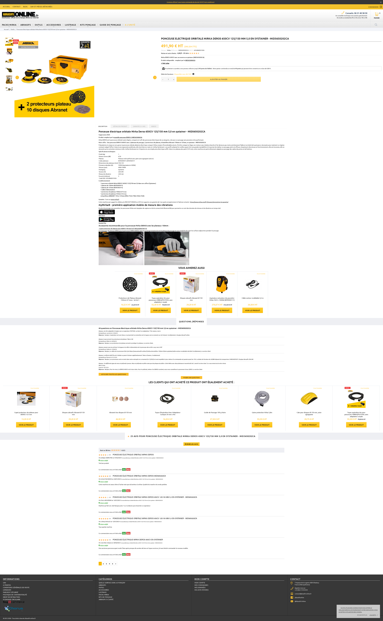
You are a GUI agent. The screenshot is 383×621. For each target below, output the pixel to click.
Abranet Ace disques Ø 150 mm (120, 412)
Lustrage (70, 24)
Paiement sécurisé (10, 592)
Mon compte (199, 583)
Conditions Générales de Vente (16, 587)
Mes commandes (201, 585)
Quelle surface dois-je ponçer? (112, 583)
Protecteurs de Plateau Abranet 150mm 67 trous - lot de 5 (130, 299)
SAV (4, 583)
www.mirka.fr (115, 199)
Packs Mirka (104, 595)
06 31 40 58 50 (356, 13)
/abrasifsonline (299, 597)
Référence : (174, 50)
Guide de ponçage (110, 24)
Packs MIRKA (9, 24)
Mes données (199, 587)
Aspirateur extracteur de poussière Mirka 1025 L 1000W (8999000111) (221, 299)
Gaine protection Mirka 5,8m (262, 412)
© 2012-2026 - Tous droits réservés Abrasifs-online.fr (19, 618)
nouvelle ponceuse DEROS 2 (128, 137)
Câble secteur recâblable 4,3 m (253, 298)
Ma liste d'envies (201, 590)
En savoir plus (362, 615)
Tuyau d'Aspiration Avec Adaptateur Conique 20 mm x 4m (167, 413)
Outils (38, 24)
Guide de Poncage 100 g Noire (215, 412)
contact (17, 6)
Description (102, 126)
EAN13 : (191, 50)
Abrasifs (25, 24)
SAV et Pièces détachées (41, 6)
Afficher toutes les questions (113, 374)
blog (25, 6)
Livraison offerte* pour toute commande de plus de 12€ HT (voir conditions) (190, 2)
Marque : (163, 50)
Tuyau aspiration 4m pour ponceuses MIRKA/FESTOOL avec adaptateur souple (161, 300)
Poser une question (191, 377)
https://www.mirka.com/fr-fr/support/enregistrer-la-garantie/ (209, 202)
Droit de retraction (11, 597)
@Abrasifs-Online (300, 601)
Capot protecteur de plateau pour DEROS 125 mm (26, 413)
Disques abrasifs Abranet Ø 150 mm (191, 299)
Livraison (7, 590)
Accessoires (53, 24)
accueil (6, 6)
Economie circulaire (11, 599)
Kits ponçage (88, 24)
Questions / (191, 321)
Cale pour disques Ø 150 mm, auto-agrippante (309, 413)
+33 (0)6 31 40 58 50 (301, 590)
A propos (7, 585)
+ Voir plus (165, 63)
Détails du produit (120, 126)
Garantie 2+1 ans (139, 126)
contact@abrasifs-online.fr (303, 594)
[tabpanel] (86, 77)
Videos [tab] (153, 126)
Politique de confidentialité (15, 595)
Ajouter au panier (218, 79)
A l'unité (130, 24)
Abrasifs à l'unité (106, 599)
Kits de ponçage (105, 597)
